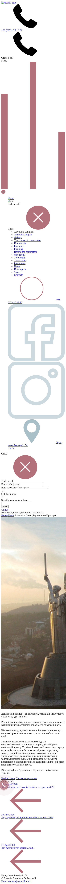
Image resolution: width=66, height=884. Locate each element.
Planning (18, 249)
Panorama (19, 246)
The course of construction (27, 240)
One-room (19, 254)
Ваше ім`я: (7, 484)
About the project (23, 234)
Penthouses (19, 263)
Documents (20, 243)
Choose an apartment (26, 778)
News (17, 266)
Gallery (18, 237)
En (13, 448)
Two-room (19, 257)
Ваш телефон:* (9, 487)
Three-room (20, 260)
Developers (20, 269)
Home (4, 515)
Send (5, 506)
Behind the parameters (25, 251)
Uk (9, 448)
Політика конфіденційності (16, 881)
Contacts (18, 275)
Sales (16, 272)
